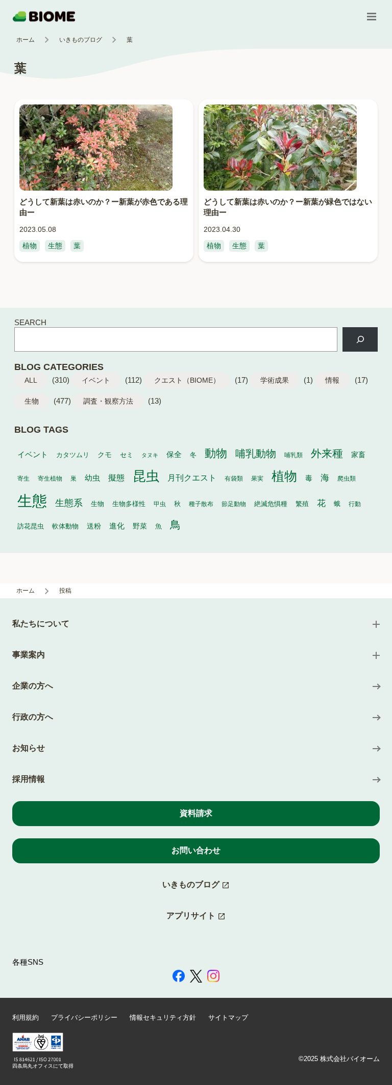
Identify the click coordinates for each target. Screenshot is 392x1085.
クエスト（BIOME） (187, 380)
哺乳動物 (255, 453)
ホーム (25, 39)
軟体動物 (65, 526)
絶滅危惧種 (270, 504)
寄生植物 (50, 478)
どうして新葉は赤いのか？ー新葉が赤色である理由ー (103, 207)
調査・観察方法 (108, 401)
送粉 (94, 526)
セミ (126, 455)
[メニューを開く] (371, 16)
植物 (29, 246)
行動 (355, 503)
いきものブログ (80, 39)
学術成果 (274, 380)
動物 (216, 453)
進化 (117, 525)
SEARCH (30, 322)
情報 (332, 380)
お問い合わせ (196, 850)
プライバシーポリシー (84, 1017)
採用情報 (28, 779)
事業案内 (28, 654)
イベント (96, 380)
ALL (30, 380)
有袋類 (234, 478)
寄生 (23, 478)
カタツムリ (72, 455)
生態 (55, 246)
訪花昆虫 (30, 526)
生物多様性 (128, 504)
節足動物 (234, 503)
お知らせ (28, 748)
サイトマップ (228, 1017)
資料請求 (196, 813)
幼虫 (92, 477)
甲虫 (160, 503)
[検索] (360, 339)
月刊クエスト (191, 477)
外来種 (327, 453)
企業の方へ (32, 685)
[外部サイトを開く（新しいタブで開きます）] (179, 977)
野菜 (140, 526)
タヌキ (149, 455)
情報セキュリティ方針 (163, 1017)
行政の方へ (32, 716)
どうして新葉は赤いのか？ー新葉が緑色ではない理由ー (288, 207)
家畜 (358, 455)
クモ (104, 455)
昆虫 (146, 476)
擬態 (116, 477)
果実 (257, 478)
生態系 (69, 503)
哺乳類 (293, 455)
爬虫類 (346, 478)
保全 (174, 454)
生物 (31, 401)
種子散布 (201, 503)
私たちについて (40, 623)
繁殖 (302, 504)
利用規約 (25, 1017)
